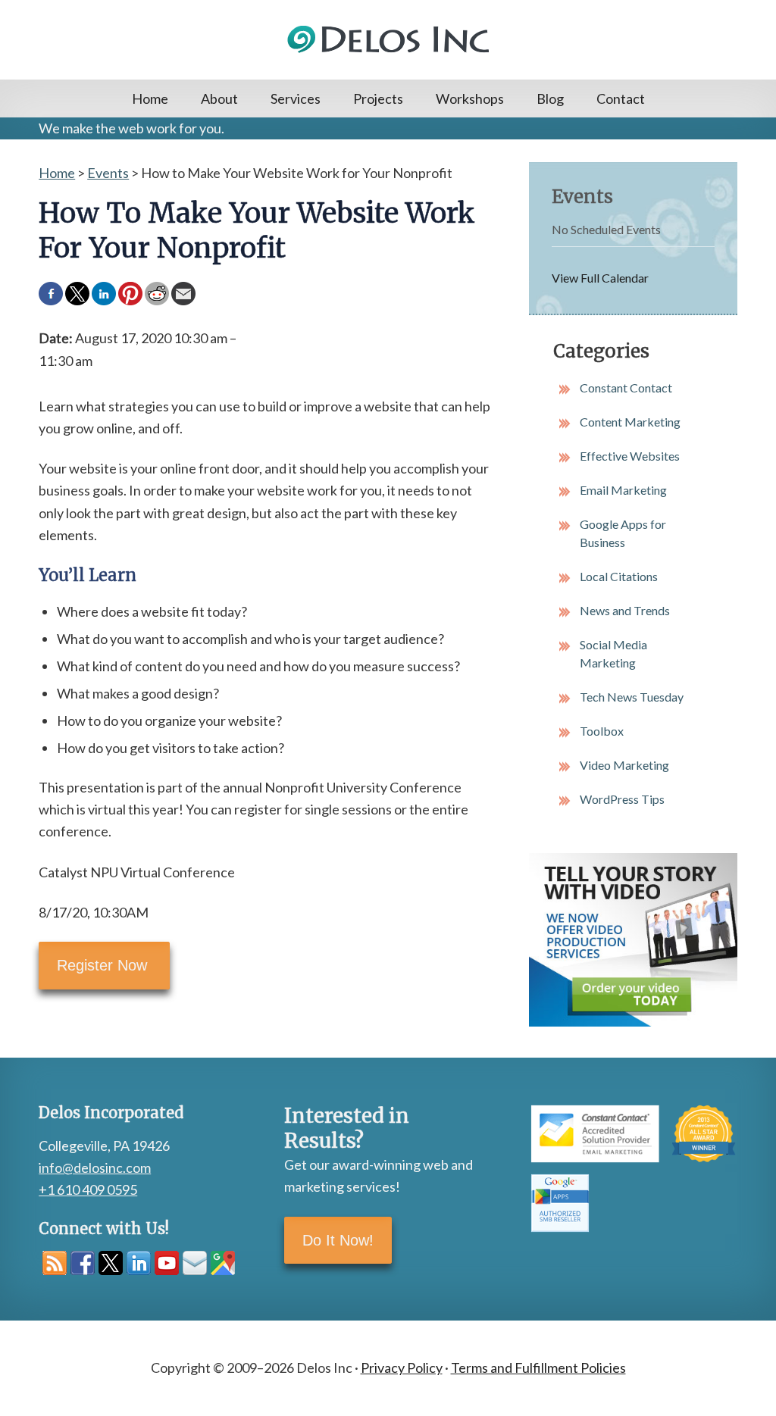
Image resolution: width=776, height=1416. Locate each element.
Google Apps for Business (623, 533)
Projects (378, 98)
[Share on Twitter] (77, 294)
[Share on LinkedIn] (104, 294)
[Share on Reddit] (157, 294)
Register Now (104, 965)
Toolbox (602, 731)
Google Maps (223, 1263)
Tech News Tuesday (632, 696)
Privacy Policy (402, 1367)
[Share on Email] (183, 294)
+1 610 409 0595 (88, 1189)
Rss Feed (54, 1263)
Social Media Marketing (613, 653)
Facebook (82, 1263)
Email (195, 1263)
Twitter (111, 1263)
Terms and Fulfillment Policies (538, 1367)
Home (150, 98)
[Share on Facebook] (51, 294)
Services (296, 98)
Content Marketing (630, 421)
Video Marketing (624, 765)
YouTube (167, 1263)
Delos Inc (388, 40)
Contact (620, 98)
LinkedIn (139, 1263)
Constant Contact (626, 387)
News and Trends (625, 610)
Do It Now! (338, 1240)
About (219, 98)
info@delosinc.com (95, 1167)
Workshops (470, 98)
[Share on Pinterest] (130, 294)
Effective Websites (630, 456)
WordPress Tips (622, 799)
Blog (550, 98)
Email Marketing (623, 490)
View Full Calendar (600, 277)
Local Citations (619, 576)
